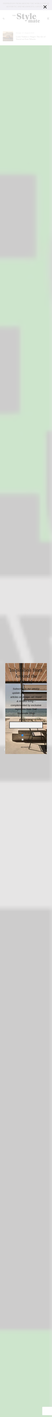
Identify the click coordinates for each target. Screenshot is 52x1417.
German (27, 735)
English (27, 740)
